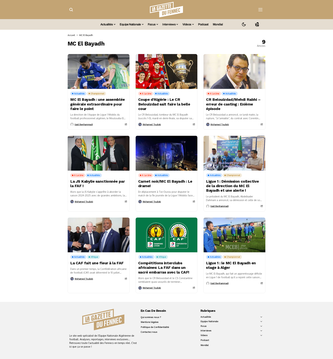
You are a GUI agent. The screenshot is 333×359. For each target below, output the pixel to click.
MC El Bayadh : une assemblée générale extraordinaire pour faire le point (97, 104)
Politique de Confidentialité (155, 327)
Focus (203, 326)
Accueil (71, 35)
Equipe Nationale (209, 321)
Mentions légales (150, 322)
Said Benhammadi (84, 124)
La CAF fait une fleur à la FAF (97, 263)
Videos (204, 335)
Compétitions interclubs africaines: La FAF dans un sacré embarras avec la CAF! (163, 267)
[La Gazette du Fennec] (103, 319)
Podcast (204, 340)
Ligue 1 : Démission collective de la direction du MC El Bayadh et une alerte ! (232, 186)
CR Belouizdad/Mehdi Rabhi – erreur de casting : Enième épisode (233, 104)
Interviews (205, 330)
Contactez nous (149, 332)
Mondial (204, 345)
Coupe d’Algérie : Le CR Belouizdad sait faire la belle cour (164, 104)
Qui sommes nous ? (151, 317)
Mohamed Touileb (152, 124)
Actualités (205, 317)
